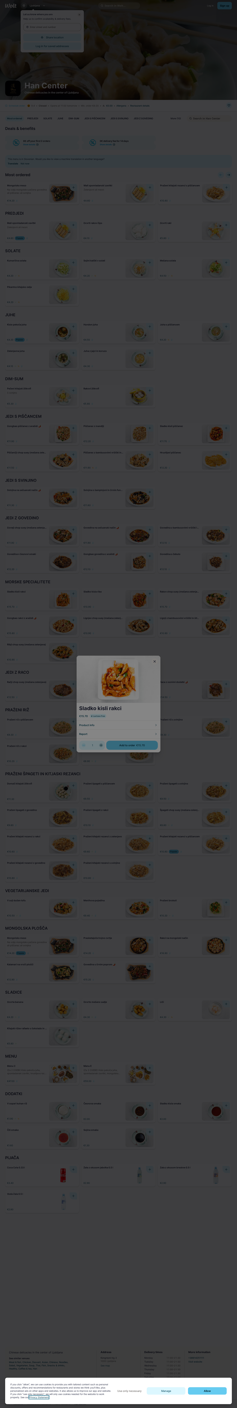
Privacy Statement (39, 1397)
